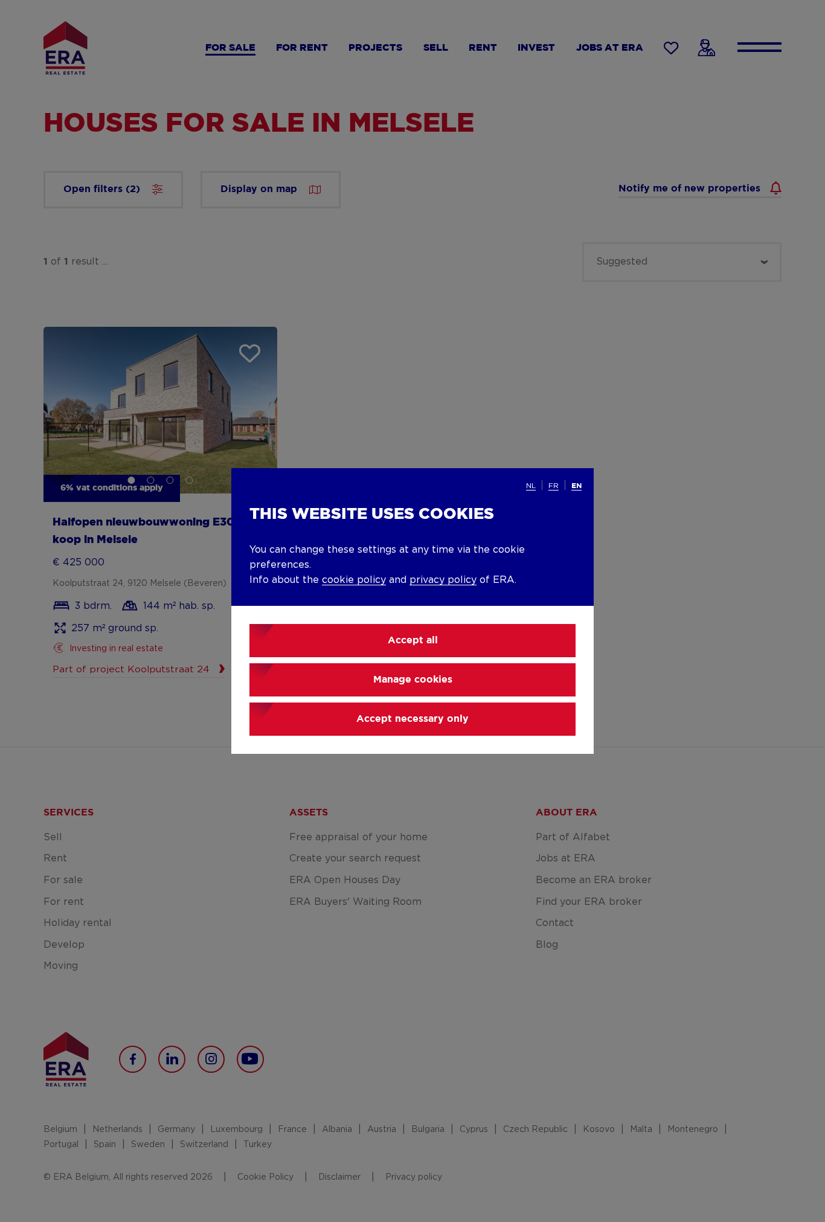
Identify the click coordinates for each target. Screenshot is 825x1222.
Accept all (413, 640)
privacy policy (443, 580)
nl (531, 485)
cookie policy (354, 580)
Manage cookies (412, 679)
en (576, 486)
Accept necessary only (412, 719)
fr (553, 485)
